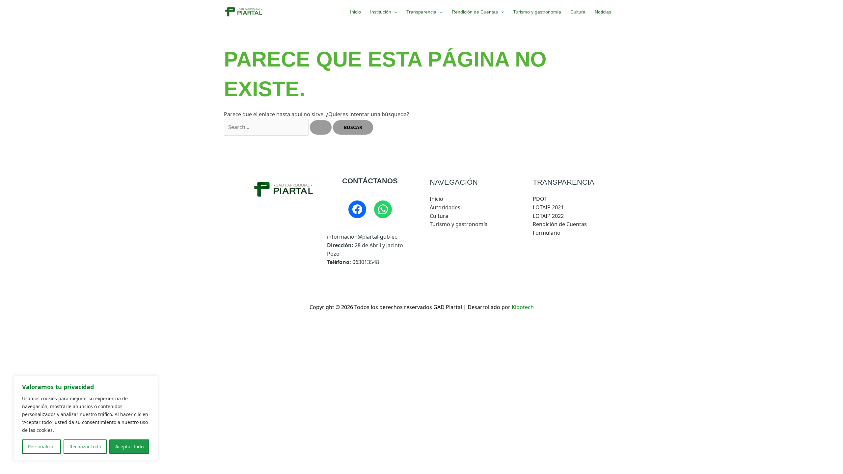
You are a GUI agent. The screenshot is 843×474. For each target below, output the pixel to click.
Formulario (546, 232)
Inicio (355, 11)
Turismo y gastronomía (537, 11)
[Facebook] (357, 209)
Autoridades (445, 207)
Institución (380, 11)
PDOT (540, 198)
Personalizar (41, 446)
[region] (85, 418)
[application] (394, 12)
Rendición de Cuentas (475, 11)
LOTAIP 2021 (548, 207)
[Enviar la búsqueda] (321, 127)
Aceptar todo (129, 446)
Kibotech (523, 307)
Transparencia (421, 11)
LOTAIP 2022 (548, 216)
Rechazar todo (85, 446)
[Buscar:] (278, 127)
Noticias (603, 11)
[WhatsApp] (383, 209)
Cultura (577, 11)
